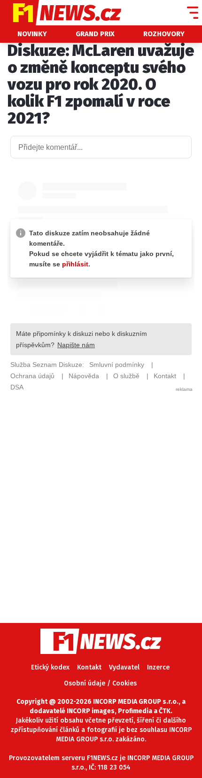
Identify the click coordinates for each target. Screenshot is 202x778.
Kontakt (89, 667)
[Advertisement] (101, 494)
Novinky (32, 34)
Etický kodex (50, 667)
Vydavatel (124, 667)
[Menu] (192, 13)
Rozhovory (164, 34)
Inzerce (158, 667)
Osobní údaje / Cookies (100, 683)
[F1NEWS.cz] (60, 12)
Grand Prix (95, 34)
